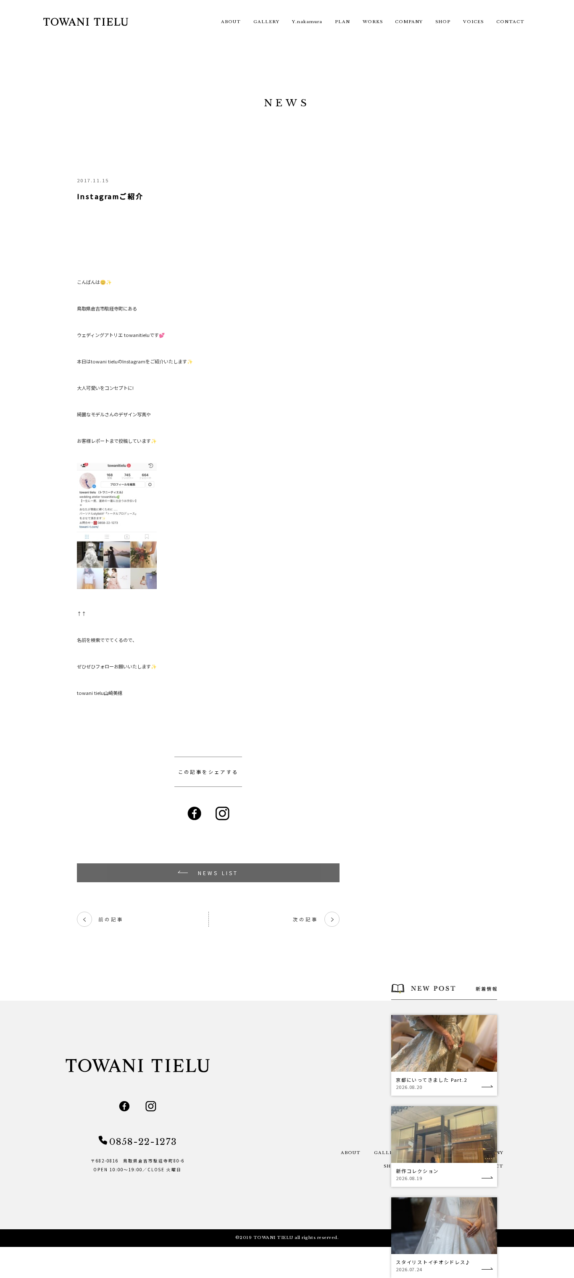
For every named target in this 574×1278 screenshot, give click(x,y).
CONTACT (510, 21)
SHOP (442, 21)
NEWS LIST (218, 872)
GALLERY (266, 21)
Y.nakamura (307, 21)
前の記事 (103, 919)
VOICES (473, 21)
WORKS (373, 21)
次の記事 (313, 919)
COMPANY (409, 21)
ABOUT (231, 21)
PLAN (342, 21)
